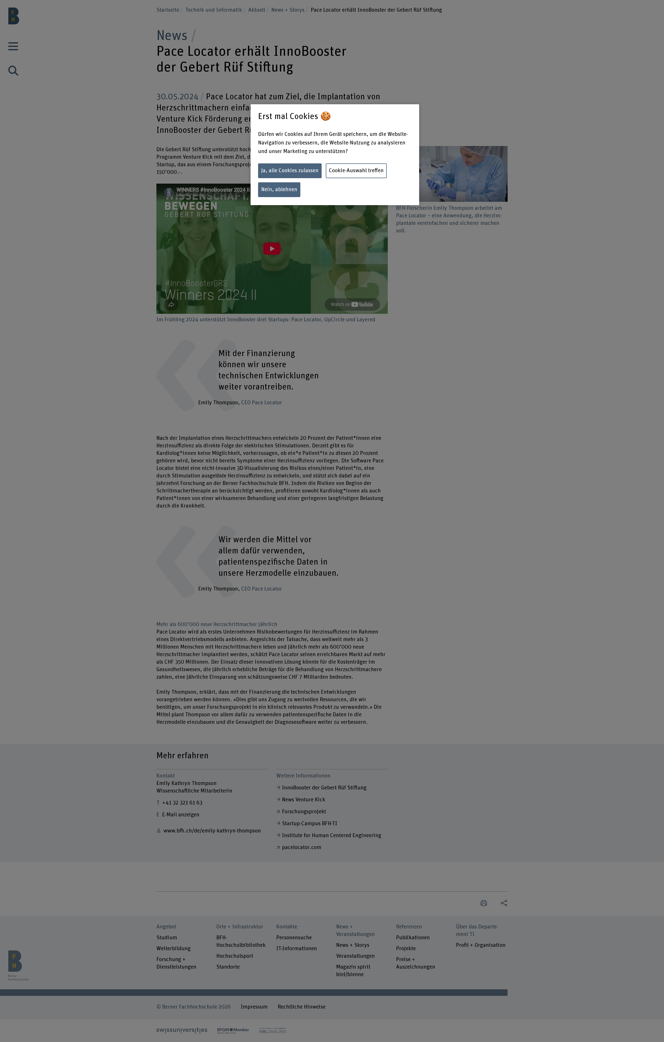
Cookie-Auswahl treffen (356, 170)
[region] (335, 154)
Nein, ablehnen (279, 189)
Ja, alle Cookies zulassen (290, 170)
